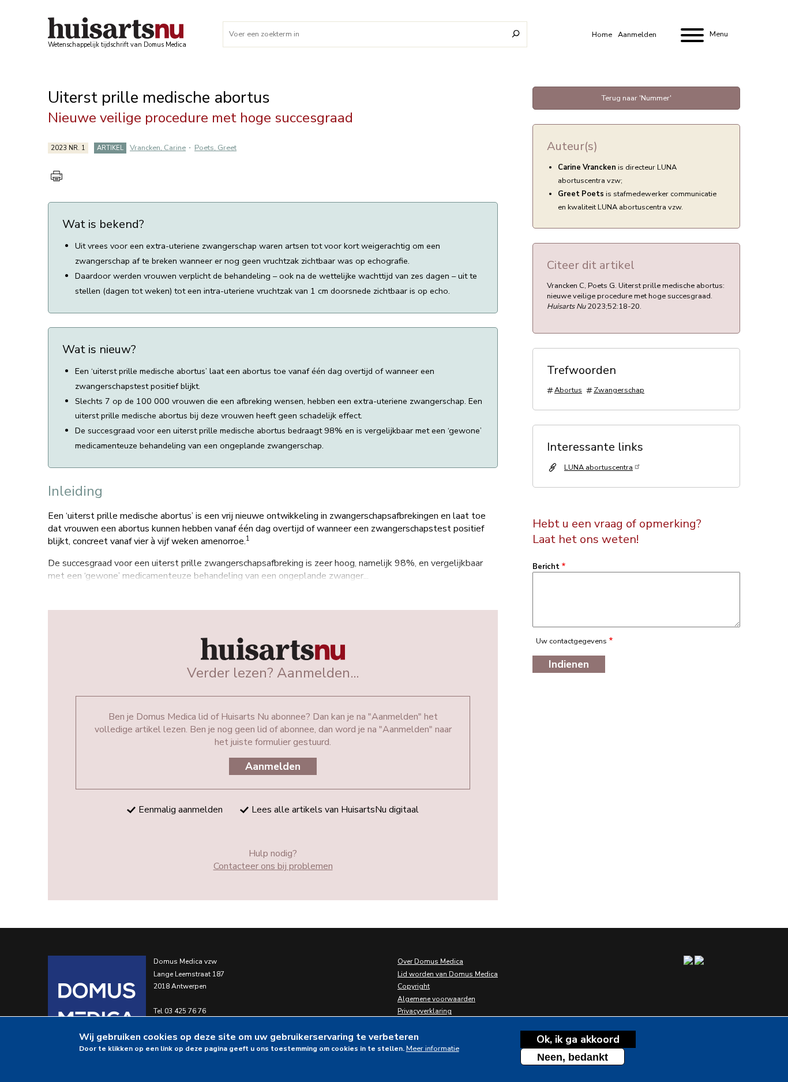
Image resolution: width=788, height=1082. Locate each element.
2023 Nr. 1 (68, 148)
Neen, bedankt (572, 1057)
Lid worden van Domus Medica (447, 974)
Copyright (413, 986)
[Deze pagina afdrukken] (56, 176)
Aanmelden (637, 34)
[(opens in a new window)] (82, 1005)
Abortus (568, 390)
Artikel (110, 148)
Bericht (546, 566)
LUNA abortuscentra (598, 467)
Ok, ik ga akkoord (578, 1039)
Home (602, 34)
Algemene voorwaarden (436, 999)
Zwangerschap (619, 390)
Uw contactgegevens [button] (571, 641)
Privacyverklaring (424, 1011)
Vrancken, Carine (158, 148)
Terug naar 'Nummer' (636, 98)
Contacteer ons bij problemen (273, 866)
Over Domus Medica (430, 961)
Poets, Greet (215, 148)
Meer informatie (432, 1048)
